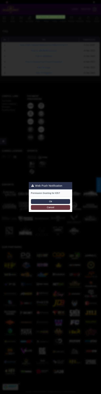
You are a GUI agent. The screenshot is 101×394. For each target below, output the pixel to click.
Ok (50, 201)
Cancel (50, 207)
